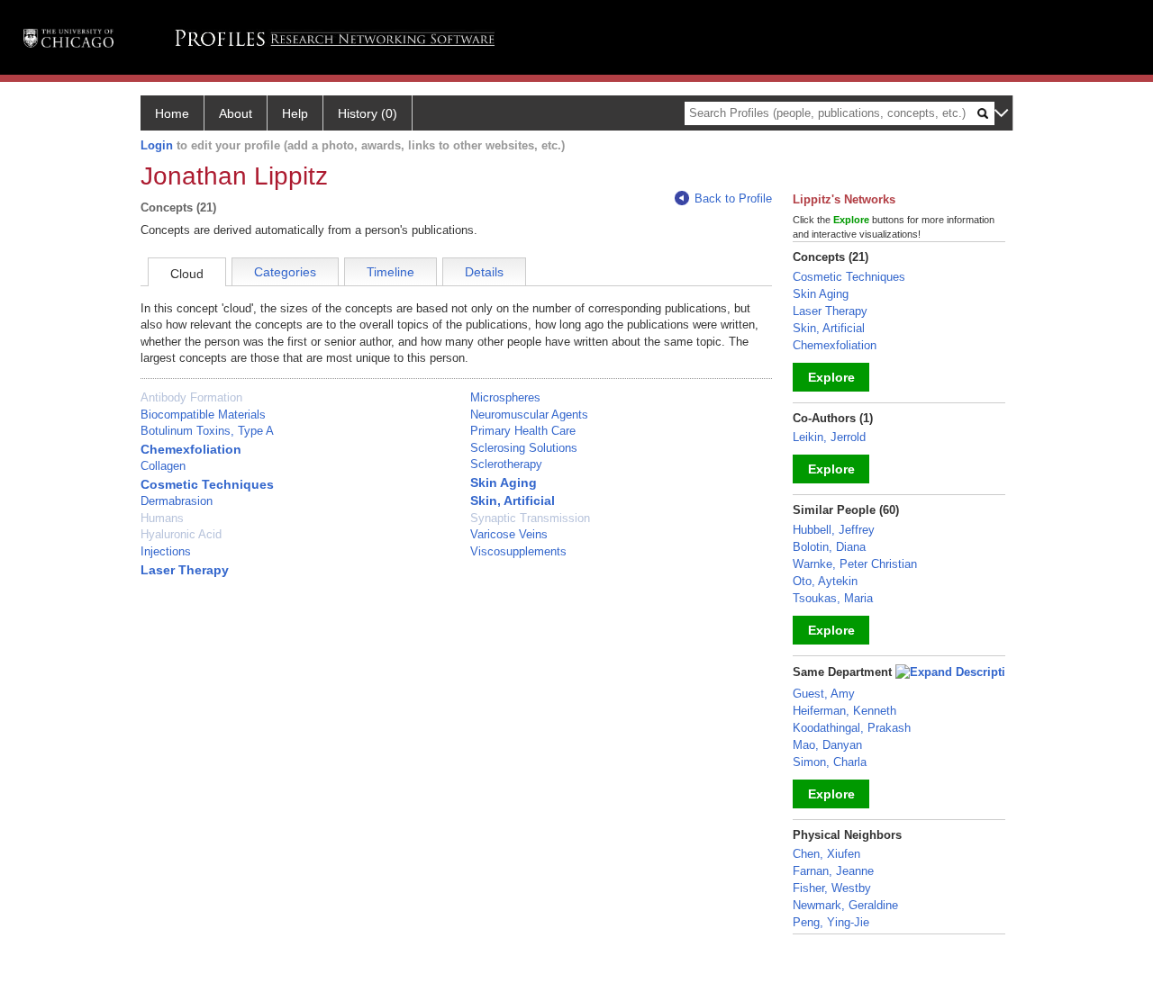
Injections (166, 551)
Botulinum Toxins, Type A (207, 430)
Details (484, 272)
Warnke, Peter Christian (855, 564)
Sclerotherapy (506, 464)
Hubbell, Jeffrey (834, 530)
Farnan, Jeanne (833, 871)
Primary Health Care (523, 430)
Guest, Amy (824, 693)
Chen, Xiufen (826, 854)
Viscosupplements (518, 551)
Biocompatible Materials (203, 414)
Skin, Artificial (512, 500)
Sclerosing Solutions (523, 448)
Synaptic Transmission (530, 518)
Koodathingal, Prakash (852, 728)
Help (295, 113)
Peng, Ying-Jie (831, 922)
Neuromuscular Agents (529, 414)
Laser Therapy (185, 570)
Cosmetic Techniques (207, 484)
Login (157, 145)
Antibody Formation (191, 397)
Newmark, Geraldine (845, 905)
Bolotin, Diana (829, 547)
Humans (162, 518)
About (235, 113)
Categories (285, 272)
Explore (831, 377)
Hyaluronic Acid (181, 534)
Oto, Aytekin (825, 581)
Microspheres (505, 397)
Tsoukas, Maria (833, 598)
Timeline (390, 272)
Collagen (163, 466)
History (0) (367, 113)
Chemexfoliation (191, 449)
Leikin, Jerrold (829, 437)
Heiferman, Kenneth (844, 710)
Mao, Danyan (827, 745)
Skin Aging (503, 482)
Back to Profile (733, 198)
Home (172, 113)
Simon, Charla (830, 762)
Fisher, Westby (832, 888)
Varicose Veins (509, 534)
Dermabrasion (177, 501)
